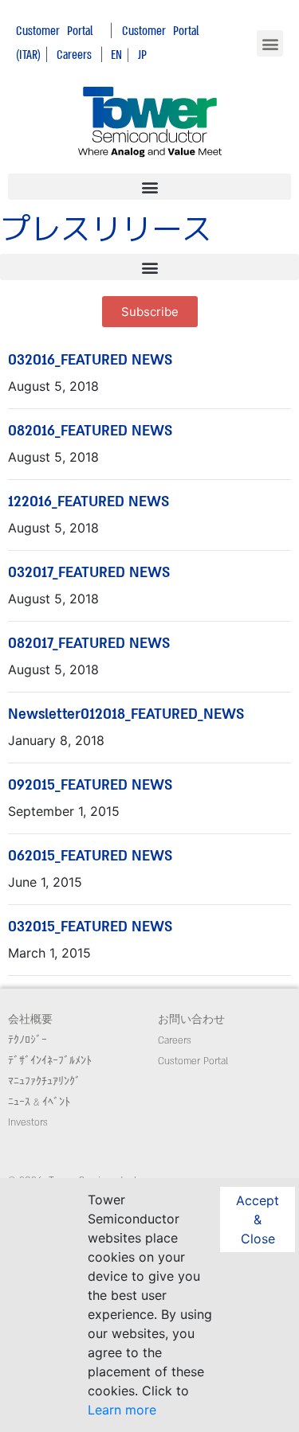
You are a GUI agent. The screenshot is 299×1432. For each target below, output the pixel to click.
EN (116, 54)
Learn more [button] (122, 1410)
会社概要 (30, 1019)
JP (142, 54)
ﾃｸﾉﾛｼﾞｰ (27, 1040)
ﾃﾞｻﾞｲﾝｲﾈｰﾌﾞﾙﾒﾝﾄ (50, 1061)
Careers (74, 54)
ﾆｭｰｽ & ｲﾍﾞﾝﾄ (39, 1102)
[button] (270, 43)
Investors (28, 1122)
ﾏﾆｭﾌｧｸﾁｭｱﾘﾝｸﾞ (44, 1081)
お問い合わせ (191, 1019)
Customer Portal (54, 30)
